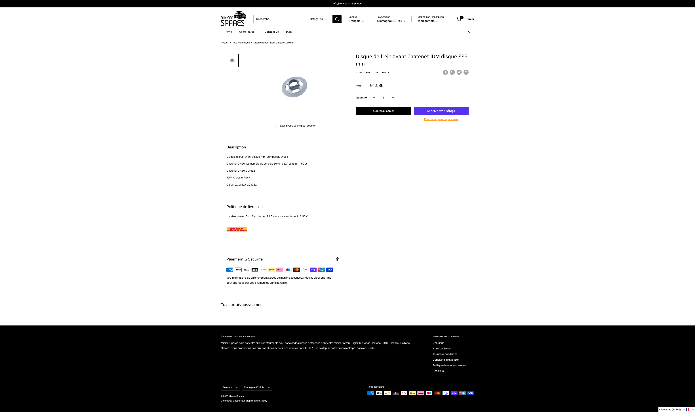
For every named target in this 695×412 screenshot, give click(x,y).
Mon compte (426, 20)
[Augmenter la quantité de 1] (393, 97)
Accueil (225, 42)
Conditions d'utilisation (446, 359)
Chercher (438, 342)
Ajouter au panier (383, 111)
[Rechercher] (337, 19)
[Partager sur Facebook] (445, 72)
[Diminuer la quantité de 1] (374, 97)
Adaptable (363, 72)
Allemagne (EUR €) (254, 387)
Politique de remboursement (449, 365)
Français (227, 387)
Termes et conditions (445, 354)
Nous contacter (442, 348)
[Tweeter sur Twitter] (459, 72)
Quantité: (362, 97)
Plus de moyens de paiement (441, 119)
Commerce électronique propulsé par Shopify (244, 401)
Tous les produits (241, 42)
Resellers (438, 370)
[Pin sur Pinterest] (452, 72)
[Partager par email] (466, 72)
